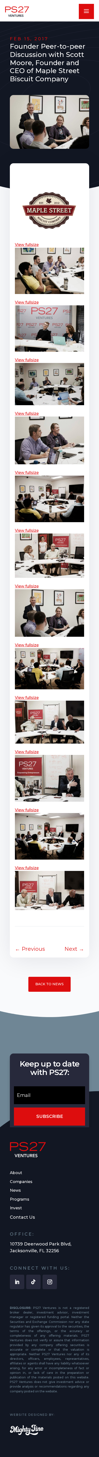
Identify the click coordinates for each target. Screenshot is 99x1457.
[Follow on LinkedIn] (17, 1282)
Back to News (49, 984)
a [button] (86, 11)
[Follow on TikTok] (33, 1282)
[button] (49, 245)
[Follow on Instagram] (50, 1282)
